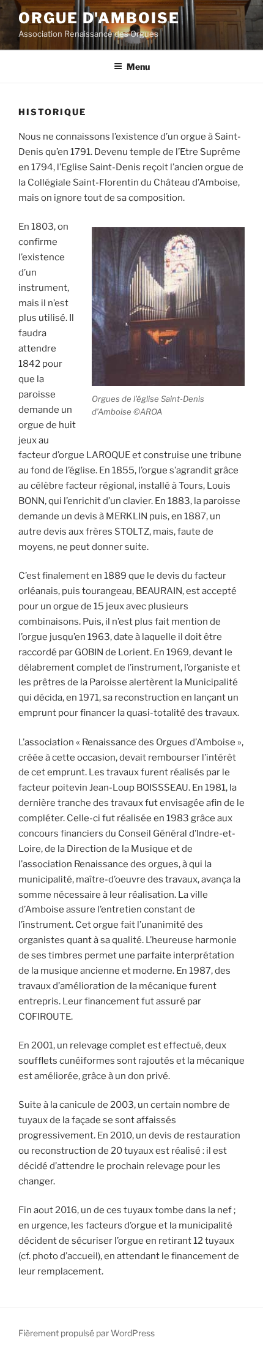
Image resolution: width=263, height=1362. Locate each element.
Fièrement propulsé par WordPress (86, 1333)
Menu (138, 66)
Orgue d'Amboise (99, 18)
